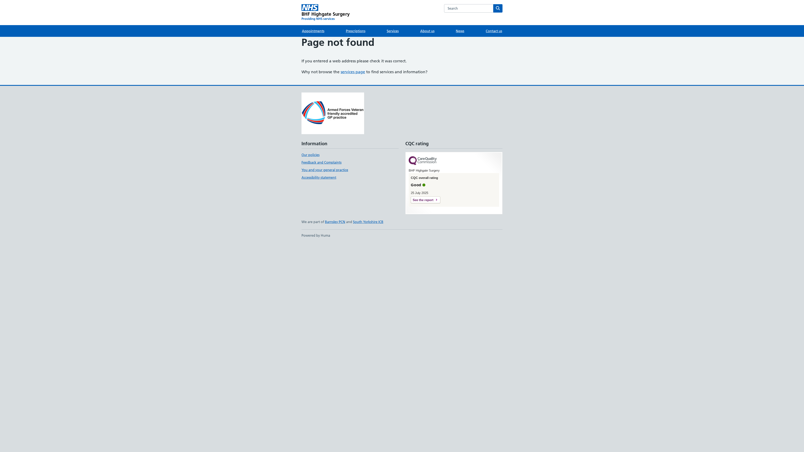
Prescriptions (355, 31)
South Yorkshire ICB (368, 222)
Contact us (494, 31)
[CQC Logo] (423, 161)
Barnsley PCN (335, 222)
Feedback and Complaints (321, 162)
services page (353, 71)
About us (427, 31)
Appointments (313, 31)
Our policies (311, 155)
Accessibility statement (319, 177)
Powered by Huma (316, 235)
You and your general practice (325, 170)
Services (393, 31)
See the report (423, 200)
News (460, 31)
